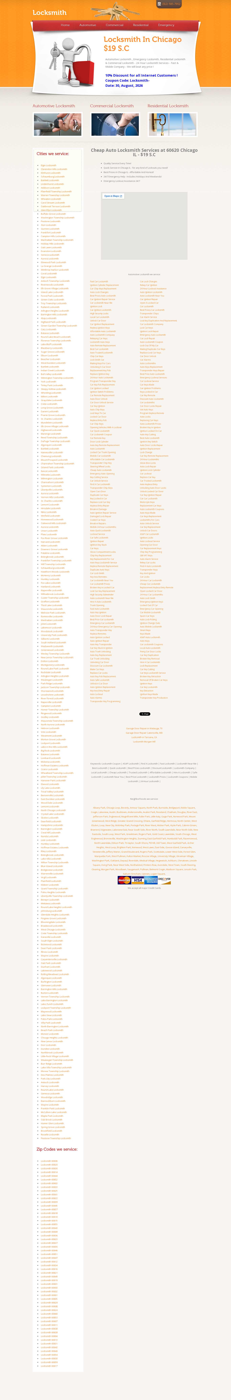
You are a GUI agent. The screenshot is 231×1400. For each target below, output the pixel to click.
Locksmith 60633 (49, 1187)
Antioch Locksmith (50, 1082)
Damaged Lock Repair (100, 516)
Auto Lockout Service (150, 541)
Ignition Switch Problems (101, 391)
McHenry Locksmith (51, 575)
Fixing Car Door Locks (150, 651)
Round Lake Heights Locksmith (56, 907)
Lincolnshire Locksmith (52, 694)
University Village (166, 856)
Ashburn (172, 860)
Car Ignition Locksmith (100, 310)
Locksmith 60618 (49, 1213)
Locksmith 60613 (49, 1339)
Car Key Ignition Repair (151, 495)
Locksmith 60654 (49, 1354)
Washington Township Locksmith (57, 217)
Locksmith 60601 (49, 1283)
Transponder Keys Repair (152, 370)
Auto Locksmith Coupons (152, 509)
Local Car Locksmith (99, 317)
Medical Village (147, 860)
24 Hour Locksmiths (149, 459)
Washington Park (100, 860)
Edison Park (118, 842)
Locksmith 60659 (49, 1362)
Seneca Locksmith (50, 254)
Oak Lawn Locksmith (51, 247)
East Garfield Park (156, 838)
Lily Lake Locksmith (50, 787)
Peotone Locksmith (50, 221)
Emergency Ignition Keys (151, 601)
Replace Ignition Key (99, 374)
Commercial (114, 25)
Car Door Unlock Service (101, 402)
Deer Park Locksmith (51, 948)
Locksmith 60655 (49, 1224)
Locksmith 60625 (49, 1190)
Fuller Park (144, 816)
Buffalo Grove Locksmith (53, 213)
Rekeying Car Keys (98, 338)
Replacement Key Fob (100, 370)
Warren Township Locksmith (55, 195)
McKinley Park (122, 825)
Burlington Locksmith (51, 981)
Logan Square (158, 873)
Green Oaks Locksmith (52, 299)
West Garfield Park (176, 842)
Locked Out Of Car (149, 605)
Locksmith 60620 (49, 1164)
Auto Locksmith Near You (152, 295)
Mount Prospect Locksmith (54, 459)
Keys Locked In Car (149, 391)
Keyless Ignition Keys (100, 327)
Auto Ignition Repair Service (103, 512)
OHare (146, 820)
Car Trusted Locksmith (150, 480)
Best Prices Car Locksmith (152, 310)
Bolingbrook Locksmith (52, 556)
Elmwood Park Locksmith (53, 262)
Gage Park (166, 816)
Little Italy (155, 816)
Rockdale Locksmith (51, 672)
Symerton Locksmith (51, 485)
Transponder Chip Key (101, 463)
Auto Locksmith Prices (150, 423)
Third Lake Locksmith (51, 605)
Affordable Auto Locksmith (103, 331)
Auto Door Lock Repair (101, 616)
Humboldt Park (174, 838)
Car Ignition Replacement (102, 324)
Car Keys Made (147, 384)
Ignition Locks (146, 537)
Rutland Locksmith (50, 307)
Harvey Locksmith (50, 1086)
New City (110, 825)
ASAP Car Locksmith (149, 534)
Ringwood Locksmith (51, 713)
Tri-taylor (129, 842)
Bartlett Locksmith (50, 180)
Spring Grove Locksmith (53, 1127)
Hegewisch (161, 860)
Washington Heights (126, 838)
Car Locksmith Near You (101, 580)
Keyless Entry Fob (98, 420)
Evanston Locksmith (51, 251)
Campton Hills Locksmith (53, 236)
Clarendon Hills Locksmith (54, 169)
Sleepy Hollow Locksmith (53, 389)
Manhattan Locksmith (52, 620)
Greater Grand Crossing (130, 820)
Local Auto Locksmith (150, 648)
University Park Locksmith (54, 635)
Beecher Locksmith (50, 359)
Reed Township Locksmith (54, 437)
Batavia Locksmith (50, 333)
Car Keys (94, 548)
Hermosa (171, 820)
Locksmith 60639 (49, 1201)
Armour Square (138, 807)
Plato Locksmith (49, 534)
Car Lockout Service (149, 381)
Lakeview (103, 812)
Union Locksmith (49, 530)
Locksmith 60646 (49, 1250)
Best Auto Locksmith (149, 438)
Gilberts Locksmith (50, 638)
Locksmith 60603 (49, 1287)
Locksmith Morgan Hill (144, 741)
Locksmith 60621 (49, 1272)
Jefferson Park (100, 816)
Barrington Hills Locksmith (54, 314)
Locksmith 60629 (49, 1302)
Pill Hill (152, 842)
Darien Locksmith (50, 411)
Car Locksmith (147, 306)
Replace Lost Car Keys (150, 352)
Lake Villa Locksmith (51, 858)
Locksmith (50, 13)
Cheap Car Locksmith (150, 584)
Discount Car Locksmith (101, 665)
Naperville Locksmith (51, 590)
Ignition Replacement (150, 448)
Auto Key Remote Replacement (105, 445)
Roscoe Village (149, 856)
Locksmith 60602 (49, 1183)
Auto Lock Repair (148, 466)
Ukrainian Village (184, 856)
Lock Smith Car (97, 359)
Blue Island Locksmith (52, 866)
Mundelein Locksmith (52, 422)
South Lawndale (166, 829)
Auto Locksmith (97, 448)
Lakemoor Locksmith (51, 627)
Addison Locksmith (50, 187)
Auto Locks (145, 416)
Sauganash (133, 869)
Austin (112, 812)
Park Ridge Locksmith (52, 683)
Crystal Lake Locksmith (52, 813)
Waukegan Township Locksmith (57, 1059)
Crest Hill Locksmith (51, 832)
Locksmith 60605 (49, 1298)
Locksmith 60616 (49, 1269)
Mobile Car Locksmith (100, 455)
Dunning (142, 838)
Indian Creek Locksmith (53, 370)
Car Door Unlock (148, 356)
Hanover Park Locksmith (53, 780)
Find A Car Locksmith (100, 484)
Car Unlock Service (99, 480)
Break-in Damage (98, 509)
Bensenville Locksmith (52, 795)
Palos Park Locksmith (52, 1018)
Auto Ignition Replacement (102, 687)
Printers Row (149, 864)
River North (151, 829)
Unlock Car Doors (148, 530)
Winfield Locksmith (50, 515)
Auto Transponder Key (101, 630)
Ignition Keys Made (149, 694)
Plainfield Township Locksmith (56, 191)
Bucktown (122, 812)
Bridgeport (174, 807)
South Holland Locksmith (53, 642)
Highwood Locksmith (51, 430)
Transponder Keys (149, 569)
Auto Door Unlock (98, 398)
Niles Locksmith (49, 512)
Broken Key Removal (150, 658)
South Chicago (183, 834)
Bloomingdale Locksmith (53, 922)
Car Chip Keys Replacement (103, 288)
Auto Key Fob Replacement (103, 676)
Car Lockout (146, 473)
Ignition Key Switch (148, 441)
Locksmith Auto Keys (100, 342)
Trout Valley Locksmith (52, 791)
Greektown (132, 834)
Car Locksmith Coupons (151, 644)
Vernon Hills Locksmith (52, 497)
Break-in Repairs (98, 523)
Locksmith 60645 (49, 1205)
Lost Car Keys (146, 327)
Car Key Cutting (147, 669)
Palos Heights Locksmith (53, 892)
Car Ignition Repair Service (102, 299)
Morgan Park (107, 869)
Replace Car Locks (99, 672)
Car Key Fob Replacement (102, 384)
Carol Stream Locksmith (53, 202)
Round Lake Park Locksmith (55, 668)
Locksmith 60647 (49, 1257)
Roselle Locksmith (50, 1134)
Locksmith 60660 (49, 1313)
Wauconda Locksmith (52, 608)
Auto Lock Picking (148, 619)
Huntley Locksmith (50, 579)
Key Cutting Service (99, 477)
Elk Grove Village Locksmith (55, 288)
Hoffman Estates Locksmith (55, 765)
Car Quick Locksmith (100, 431)
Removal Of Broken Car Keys (153, 680)
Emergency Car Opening (151, 608)
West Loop (110, 847)
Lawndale (170, 834)
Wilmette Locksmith (51, 474)
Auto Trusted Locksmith (101, 352)
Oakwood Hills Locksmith (53, 523)
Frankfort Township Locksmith (56, 560)
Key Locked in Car (98, 498)
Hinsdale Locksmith (51, 508)
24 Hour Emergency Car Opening (106, 626)
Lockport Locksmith (50, 743)
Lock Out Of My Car (149, 345)
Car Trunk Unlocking (99, 658)
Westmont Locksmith (51, 735)
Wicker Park (163, 825)
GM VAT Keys (146, 555)
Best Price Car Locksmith (102, 619)
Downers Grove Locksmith (54, 549)
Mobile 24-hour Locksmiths (103, 527)
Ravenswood (190, 838)
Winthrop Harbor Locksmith (55, 269)
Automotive (87, 25)
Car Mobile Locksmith (150, 612)
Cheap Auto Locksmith (101, 470)
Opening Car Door (149, 544)
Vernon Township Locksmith (55, 996)
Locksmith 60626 (49, 1168)
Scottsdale (159, 851)
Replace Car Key (147, 477)
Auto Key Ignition (98, 612)
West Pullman (119, 856)
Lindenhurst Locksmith (52, 184)
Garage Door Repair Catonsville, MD (144, 732)
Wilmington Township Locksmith (57, 377)
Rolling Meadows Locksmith (55, 974)
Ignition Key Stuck (98, 544)
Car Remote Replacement (102, 395)
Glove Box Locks (148, 463)
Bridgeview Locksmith (52, 869)
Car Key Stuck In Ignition (101, 648)
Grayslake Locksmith (51, 400)
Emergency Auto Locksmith (153, 334)
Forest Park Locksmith (52, 295)
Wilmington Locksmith (52, 478)
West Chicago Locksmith (53, 929)
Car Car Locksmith (148, 498)
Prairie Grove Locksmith (53, 415)
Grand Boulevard (130, 851)
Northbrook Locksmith (52, 1052)
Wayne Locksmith (50, 955)
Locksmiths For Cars (149, 519)
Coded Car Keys (98, 519)
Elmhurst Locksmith (51, 172)
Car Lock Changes (148, 281)
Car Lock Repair (147, 338)
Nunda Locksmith (50, 836)
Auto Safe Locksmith (99, 680)
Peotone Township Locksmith (56, 1138)
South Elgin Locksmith (52, 940)
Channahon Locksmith (52, 482)
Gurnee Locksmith (50, 228)
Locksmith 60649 (49, 1276)
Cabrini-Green (189, 825)
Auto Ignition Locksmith (151, 292)
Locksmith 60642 (49, 1347)
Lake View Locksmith (51, 1015)
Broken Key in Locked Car (102, 587)
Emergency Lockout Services (153, 377)
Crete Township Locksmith (54, 933)
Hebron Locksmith (50, 728)
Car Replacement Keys (150, 548)
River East (192, 812)
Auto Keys (144, 640)
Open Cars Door (98, 491)
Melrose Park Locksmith (53, 612)
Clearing (96, 869)
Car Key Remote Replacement (154, 455)
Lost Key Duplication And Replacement (158, 320)
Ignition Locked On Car (151, 431)
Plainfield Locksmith (51, 881)
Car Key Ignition (97, 406)
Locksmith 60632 (49, 1291)
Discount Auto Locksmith (152, 398)
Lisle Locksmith (48, 840)
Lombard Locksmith (51, 758)
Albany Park (99, 807)
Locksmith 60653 (49, 1317)
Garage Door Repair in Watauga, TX (144, 728)
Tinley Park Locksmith (52, 385)
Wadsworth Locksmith (52, 646)
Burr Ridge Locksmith (51, 1063)
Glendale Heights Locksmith (55, 914)
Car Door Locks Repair (151, 406)
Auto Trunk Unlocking (100, 651)
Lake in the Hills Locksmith (54, 746)
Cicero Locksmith (49, 769)
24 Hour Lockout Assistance (153, 288)
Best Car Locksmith (99, 349)
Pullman (144, 869)
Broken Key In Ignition (150, 427)
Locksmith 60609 (49, 1231)
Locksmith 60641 (49, 1194)
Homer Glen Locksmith (52, 1123)
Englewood (114, 816)
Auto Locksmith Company (102, 334)
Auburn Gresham (132, 873)
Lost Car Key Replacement (102, 591)
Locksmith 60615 (49, 1220)
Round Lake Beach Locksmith (56, 336)
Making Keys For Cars (100, 363)
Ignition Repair (97, 541)
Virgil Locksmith (48, 877)
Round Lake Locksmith (52, 1089)
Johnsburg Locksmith (51, 910)
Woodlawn (120, 869)
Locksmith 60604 (49, 1336)
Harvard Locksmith (50, 541)
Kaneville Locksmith (51, 936)
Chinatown (183, 860)
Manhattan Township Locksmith (57, 239)
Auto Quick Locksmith (100, 530)
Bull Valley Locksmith (51, 374)
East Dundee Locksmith (53, 799)
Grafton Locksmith (50, 601)
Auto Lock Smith (147, 598)
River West (150, 825)
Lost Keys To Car (98, 413)
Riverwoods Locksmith (52, 284)
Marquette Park (103, 856)
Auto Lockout (96, 694)
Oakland (114, 860)
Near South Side (136, 829)
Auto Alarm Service (149, 559)
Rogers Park (145, 834)
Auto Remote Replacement (103, 345)
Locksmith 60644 (49, 1175)
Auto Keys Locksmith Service (103, 562)
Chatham (171, 812)
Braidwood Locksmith (52, 925)
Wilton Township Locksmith (54, 862)
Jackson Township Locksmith (55, 687)
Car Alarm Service (148, 317)
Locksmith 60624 (49, 1310)
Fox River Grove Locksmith (54, 538)
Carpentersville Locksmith (54, 959)
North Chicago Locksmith (53, 810)
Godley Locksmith (50, 717)
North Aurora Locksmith (53, 724)
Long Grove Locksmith (52, 407)
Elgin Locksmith (48, 165)
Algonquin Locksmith (51, 444)
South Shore (141, 842)
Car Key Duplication (149, 655)
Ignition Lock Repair (149, 331)
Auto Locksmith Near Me (101, 598)
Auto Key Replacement (101, 655)
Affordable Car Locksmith (102, 459)
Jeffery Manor (113, 851)
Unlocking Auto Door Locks (153, 487)
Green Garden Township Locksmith (59, 325)
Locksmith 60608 (49, 1306)
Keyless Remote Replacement (104, 566)
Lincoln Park (190, 869)
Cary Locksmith (48, 329)
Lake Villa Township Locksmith (56, 1067)
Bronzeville (109, 838)
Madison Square (174, 869)
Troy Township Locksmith (54, 303)
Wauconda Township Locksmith (57, 720)
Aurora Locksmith (50, 258)
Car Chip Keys (96, 423)
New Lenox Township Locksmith (57, 657)
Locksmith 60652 (49, 1179)
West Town (174, 864)
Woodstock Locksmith (52, 631)
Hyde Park (175, 825)
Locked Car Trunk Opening (103, 452)
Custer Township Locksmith (55, 597)
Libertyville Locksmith (52, 489)
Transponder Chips (149, 313)
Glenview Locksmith (51, 985)
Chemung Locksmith (51, 456)
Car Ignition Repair (149, 299)
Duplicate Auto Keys (99, 569)
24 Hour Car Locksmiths (151, 594)
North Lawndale (102, 842)
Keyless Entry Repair (99, 505)
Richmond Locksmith (51, 944)
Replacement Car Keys (150, 505)
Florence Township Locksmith (56, 340)
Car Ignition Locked (99, 388)
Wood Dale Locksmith (52, 802)
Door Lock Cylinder (99, 441)
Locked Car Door (98, 416)
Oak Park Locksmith (51, 963)
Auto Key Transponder (101, 644)
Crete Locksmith (49, 403)
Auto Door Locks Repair (151, 445)
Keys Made (145, 633)
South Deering (188, 864)
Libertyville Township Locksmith (57, 895)
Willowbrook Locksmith (52, 594)
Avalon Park (149, 812)
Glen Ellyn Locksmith (51, 210)
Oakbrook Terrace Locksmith (55, 206)
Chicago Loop (113, 807)
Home (65, 25)
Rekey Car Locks (147, 562)
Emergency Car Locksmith (102, 623)
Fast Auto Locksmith (99, 608)
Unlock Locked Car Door (152, 491)
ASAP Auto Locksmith (150, 637)
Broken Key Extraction (150, 676)
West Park (120, 834)
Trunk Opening (97, 605)
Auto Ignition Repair (99, 640)
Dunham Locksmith (50, 966)
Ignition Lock (96, 306)
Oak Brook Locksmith (51, 1119)
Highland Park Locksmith (53, 321)
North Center (184, 820)
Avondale (162, 864)
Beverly (125, 807)
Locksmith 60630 (49, 1358)
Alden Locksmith (49, 545)
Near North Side (184, 829)
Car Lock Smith (97, 573)
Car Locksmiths (147, 402)
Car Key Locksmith (148, 687)
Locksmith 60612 (49, 1261)
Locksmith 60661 (49, 1295)
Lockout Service (97, 534)
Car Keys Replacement (150, 516)
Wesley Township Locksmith (55, 653)
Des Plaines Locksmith (52, 1074)
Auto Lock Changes (99, 292)
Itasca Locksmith (49, 471)
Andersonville (135, 812)
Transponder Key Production (154, 697)
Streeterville (99, 851)
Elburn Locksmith (49, 355)
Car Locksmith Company (151, 324)
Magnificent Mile (129, 816)
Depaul (124, 860)
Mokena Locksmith (50, 761)
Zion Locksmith (48, 225)
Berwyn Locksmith (50, 899)
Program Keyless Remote (152, 413)
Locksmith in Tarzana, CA (144, 737)
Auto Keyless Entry (148, 484)
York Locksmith (48, 381)
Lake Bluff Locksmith (51, 344)
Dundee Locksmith (50, 1048)
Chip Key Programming (151, 551)
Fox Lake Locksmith (51, 582)
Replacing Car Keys (149, 420)
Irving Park (106, 864)
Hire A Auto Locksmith (100, 601)
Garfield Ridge (158, 820)
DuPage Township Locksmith (55, 441)
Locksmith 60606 (49, 1160)
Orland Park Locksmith (52, 467)
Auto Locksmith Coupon (151, 342)
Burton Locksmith (50, 992)
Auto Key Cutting (148, 434)
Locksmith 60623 (49, 1239)
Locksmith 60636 (49, 1235)
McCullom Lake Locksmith (54, 1112)
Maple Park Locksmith (52, 1115)
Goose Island (172, 847)
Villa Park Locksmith (51, 1022)
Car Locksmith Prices (100, 584)
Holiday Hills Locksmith (52, 243)
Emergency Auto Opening (102, 473)
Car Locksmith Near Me (101, 302)
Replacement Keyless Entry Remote (156, 587)
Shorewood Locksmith (52, 690)
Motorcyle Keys (147, 502)
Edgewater (106, 829)
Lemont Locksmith (50, 504)
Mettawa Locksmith (51, 903)
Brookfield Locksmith (51, 1130)
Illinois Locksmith (49, 951)
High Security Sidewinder (102, 594)
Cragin (94, 812)
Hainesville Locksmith (52, 452)
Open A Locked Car (149, 302)
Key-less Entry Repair (100, 690)
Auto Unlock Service (149, 523)
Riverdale (133, 860)
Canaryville (186, 847)
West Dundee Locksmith (53, 362)
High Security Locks (99, 313)
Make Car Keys (97, 669)
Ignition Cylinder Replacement (104, 285)
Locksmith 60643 (49, 1228)
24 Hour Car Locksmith (151, 580)
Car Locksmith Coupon (101, 434)
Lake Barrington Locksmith (54, 1000)
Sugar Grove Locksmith (53, 351)
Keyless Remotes (98, 633)
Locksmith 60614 (49, 1172)
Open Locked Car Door (151, 591)
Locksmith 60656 (49, 1246)
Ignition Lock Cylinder (150, 470)
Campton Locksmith (51, 705)
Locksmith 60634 (49, 1265)
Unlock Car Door (98, 320)
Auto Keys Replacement (151, 366)
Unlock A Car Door (99, 683)
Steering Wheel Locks (100, 466)
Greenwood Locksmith (52, 649)
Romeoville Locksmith (52, 616)
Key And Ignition (147, 573)
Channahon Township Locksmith (57, 463)
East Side (159, 847)
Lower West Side (173, 851)
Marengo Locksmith (51, 433)
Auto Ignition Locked (100, 637)
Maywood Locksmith (51, 1011)
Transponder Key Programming (105, 701)
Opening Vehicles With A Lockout (105, 427)
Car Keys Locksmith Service (153, 672)
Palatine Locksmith (50, 553)
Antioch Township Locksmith (55, 280)
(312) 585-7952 (171, 4)
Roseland (161, 812)
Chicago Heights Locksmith (54, 1037)
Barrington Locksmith (51, 828)
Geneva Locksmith (50, 1093)
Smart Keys (145, 630)
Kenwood (137, 847)
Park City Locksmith (51, 1078)
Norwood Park (180, 816)
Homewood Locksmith (52, 519)
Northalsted (136, 864)
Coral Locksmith (49, 273)
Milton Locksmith (49, 396)
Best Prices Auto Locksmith (103, 295)
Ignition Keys (146, 683)
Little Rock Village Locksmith (55, 1056)
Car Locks (144, 576)
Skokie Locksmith (50, 817)
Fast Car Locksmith (99, 281)
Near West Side (121, 864)
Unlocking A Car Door (100, 366)
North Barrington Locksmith (55, 1026)
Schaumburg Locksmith (53, 176)
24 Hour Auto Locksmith (101, 377)
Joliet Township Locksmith (54, 776)
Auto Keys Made (147, 512)
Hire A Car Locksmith (150, 662)
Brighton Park (124, 847)
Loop (102, 825)
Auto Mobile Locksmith (151, 626)
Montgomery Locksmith (53, 664)
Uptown (146, 873)
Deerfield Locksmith (51, 821)
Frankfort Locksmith (51, 232)
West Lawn (148, 847)
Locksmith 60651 (49, 1254)
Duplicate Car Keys (99, 495)
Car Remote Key (97, 438)
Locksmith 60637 (49, 1242)
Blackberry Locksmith (52, 348)
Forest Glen (189, 851)
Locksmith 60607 (49, 1321)
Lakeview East (120, 829)
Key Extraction (146, 690)
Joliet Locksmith (48, 623)
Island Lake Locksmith (52, 292)
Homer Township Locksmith (55, 709)
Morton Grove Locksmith (53, 739)
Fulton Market (134, 856)
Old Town (161, 842)
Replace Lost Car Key (100, 502)
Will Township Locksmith (53, 564)
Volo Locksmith (48, 731)
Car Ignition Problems (150, 388)
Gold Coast (158, 834)
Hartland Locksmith (51, 586)
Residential (140, 25)
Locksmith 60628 (49, 1332)
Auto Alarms (96, 697)
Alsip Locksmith (48, 318)
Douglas (181, 812)
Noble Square (188, 807)
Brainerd (95, 829)
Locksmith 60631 (49, 1343)
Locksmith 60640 (49, 1351)
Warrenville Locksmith (52, 873)
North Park (152, 807)
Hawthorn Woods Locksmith (55, 571)
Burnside (163, 807)
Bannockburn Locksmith (53, 1100)
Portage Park (137, 825)
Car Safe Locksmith (99, 537)
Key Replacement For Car (102, 559)
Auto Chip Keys (97, 409)
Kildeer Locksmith (50, 884)
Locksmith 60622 (49, 1198)
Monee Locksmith (50, 1033)
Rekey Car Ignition (148, 285)
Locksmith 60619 (49, 1280)
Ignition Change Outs (150, 623)
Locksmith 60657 (49, 1209)
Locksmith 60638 (49, 1328)
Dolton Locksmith (49, 661)
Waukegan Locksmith (52, 679)
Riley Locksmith (48, 851)
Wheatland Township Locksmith (57, 772)
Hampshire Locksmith (52, 825)
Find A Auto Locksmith (150, 566)
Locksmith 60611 (49, 1324)
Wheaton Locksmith (51, 198)
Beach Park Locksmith (52, 1030)
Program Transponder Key (103, 381)
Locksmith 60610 (49, 1216)
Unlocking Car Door (99, 662)
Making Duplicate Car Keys (152, 349)
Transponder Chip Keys (101, 487)
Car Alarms (145, 359)
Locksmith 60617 (49, 1365)
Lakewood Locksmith (51, 970)
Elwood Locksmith (50, 784)
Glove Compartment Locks (103, 551)
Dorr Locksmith (48, 1045)
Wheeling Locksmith (51, 392)
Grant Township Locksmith (54, 888)
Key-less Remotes (98, 576)
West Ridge (111, 820)
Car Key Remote (147, 395)
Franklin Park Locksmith (53, 1108)
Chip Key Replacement (100, 555)
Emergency (166, 25)
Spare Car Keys (147, 616)
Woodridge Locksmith (52, 1097)
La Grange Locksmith (51, 266)
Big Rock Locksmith (50, 750)
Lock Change (146, 452)
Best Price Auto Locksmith (152, 374)
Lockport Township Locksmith (56, 1007)
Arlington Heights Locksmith (55, 310)
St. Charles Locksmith (52, 418)
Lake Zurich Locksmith (52, 1004)
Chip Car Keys (96, 356)
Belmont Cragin (157, 869)
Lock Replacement (148, 665)
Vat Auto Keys (146, 409)
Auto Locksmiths (148, 363)
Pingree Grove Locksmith (53, 918)
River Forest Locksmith (52, 698)
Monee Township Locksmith (55, 1071)
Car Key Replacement (150, 527)
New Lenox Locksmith (52, 1041)
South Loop (108, 834)
